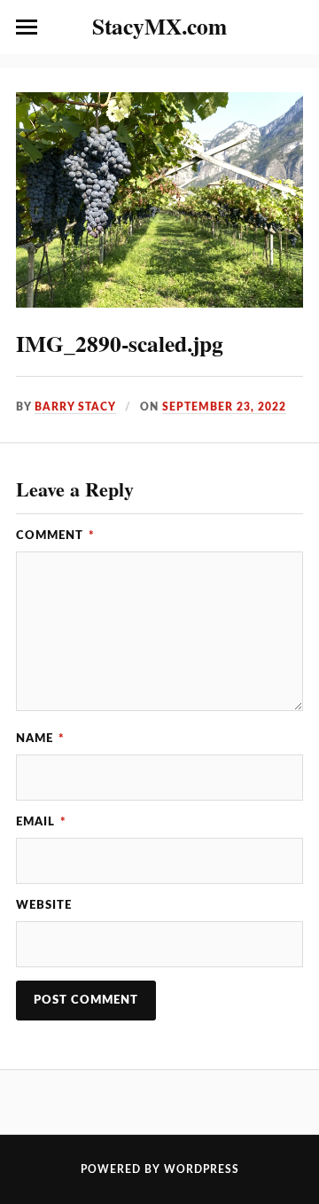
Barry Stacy (75, 407)
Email (41, 822)
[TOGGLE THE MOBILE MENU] (26, 27)
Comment (55, 535)
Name (40, 738)
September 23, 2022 (224, 407)
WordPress (201, 1169)
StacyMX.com (159, 26)
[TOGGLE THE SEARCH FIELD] (292, 27)
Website (44, 905)
